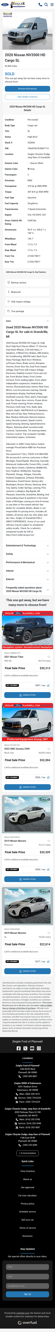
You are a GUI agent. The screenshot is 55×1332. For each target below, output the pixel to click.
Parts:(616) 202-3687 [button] (29, 1127)
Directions (27, 1236)
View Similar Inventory (27, 97)
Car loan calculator (27, 1195)
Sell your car (27, 1219)
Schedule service (27, 1211)
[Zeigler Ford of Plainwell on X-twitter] (24, 1048)
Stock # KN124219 (12, 837)
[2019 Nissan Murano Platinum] (27, 814)
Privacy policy (27, 1203)
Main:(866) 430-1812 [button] (29, 1094)
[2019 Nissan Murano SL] (27, 906)
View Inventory (27, 1171)
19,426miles (44, 937)
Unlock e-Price (29, 695)
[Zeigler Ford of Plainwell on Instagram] (37, 1048)
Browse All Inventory (27, 89)
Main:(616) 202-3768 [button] (29, 1119)
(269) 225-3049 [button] (30, 1145)
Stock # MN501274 (12, 653)
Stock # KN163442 (12, 929)
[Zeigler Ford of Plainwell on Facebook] (17, 1048)
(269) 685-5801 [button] (30, 1076)
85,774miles (44, 661)
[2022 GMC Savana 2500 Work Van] (27, 722)
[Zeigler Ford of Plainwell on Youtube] (31, 1048)
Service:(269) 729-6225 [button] (29, 1098)
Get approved (27, 1187)
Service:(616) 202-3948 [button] (29, 1123)
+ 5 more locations (27, 1153)
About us (27, 1179)
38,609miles (44, 753)
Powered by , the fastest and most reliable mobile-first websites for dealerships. (27, 1315)
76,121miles (44, 845)
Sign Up (27, 1294)
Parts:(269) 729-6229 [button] (29, 1102)
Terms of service (27, 1228)
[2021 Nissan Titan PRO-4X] (27, 630)
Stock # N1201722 (12, 745)
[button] (40, 5)
